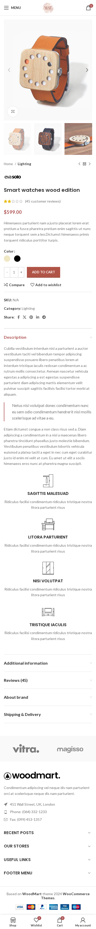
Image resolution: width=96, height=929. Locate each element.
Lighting (24, 164)
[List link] (48, 812)
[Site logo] (48, 7)
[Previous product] (79, 164)
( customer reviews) (43, 201)
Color (9, 251)
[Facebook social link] (18, 317)
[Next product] (89, 164)
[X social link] (24, 317)
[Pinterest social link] (31, 317)
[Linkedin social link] (38, 317)
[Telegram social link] (44, 317)
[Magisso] (70, 749)
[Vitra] (26, 749)
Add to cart (43, 272)
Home (9, 164)
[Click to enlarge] (13, 111)
